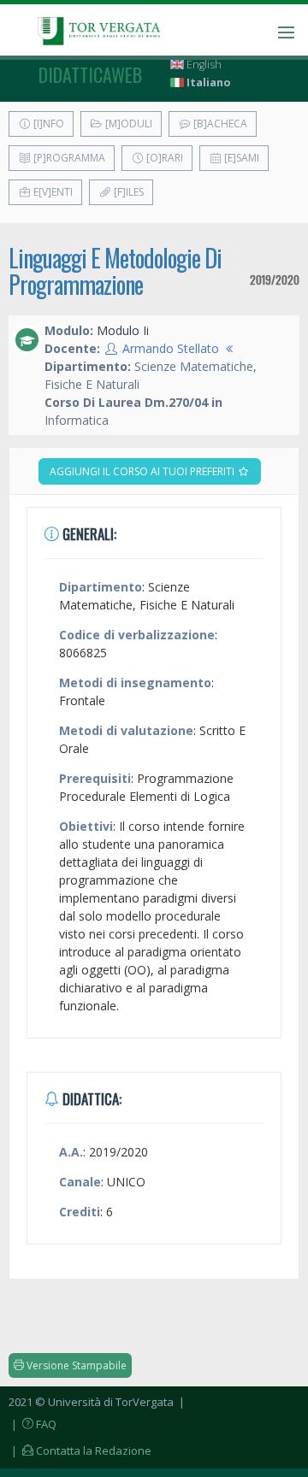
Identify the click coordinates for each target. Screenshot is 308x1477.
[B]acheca (219, 123)
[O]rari (163, 157)
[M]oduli (127, 123)
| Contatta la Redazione (80, 1450)
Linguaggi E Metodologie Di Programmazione (115, 271)
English (203, 64)
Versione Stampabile (75, 1365)
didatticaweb (90, 74)
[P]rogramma (68, 157)
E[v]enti (52, 192)
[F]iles (127, 192)
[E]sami (240, 157)
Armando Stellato (170, 348)
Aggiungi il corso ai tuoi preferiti (143, 471)
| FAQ (32, 1424)
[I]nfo (47, 123)
